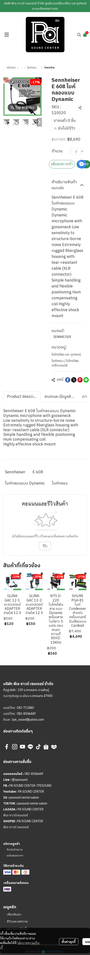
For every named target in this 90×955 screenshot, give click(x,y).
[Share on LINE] (86, 379)
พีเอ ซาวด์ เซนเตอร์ (16, 827)
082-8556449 (26, 713)
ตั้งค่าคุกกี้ (69, 942)
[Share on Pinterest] (80, 379)
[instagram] (14, 746)
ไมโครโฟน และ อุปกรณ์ (66, 354)
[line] (30, 746)
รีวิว (45, 546)
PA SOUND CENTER (31, 791)
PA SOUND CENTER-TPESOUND (30, 785)
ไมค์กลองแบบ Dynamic (25, 483)
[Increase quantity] (82, 151)
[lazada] (53, 746)
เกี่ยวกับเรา (14, 914)
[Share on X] (73, 379)
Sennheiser (15, 472)
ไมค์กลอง (60, 483)
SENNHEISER (62, 336)
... (21, 68)
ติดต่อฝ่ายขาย (14, 850)
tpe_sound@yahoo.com (27, 719)
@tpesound (20, 779)
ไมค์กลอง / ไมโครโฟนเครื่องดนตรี (65, 363)
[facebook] (6, 746)
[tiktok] (38, 746)
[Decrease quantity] (70, 151)
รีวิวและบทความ (17, 921)
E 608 (38, 472)
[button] (79, 35)
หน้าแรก (11, 68)
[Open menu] (6, 34)
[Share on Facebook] (67, 379)
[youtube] (22, 746)
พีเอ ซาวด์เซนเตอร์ (15, 815)
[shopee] (46, 746)
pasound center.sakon (24, 797)
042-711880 (25, 707)
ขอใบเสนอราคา (15, 856)
